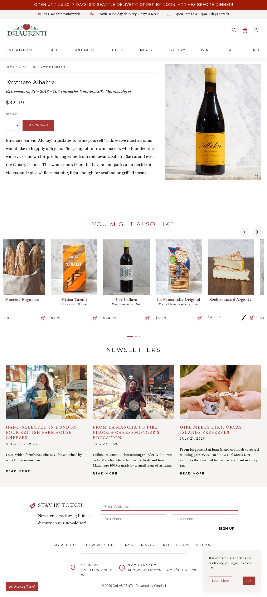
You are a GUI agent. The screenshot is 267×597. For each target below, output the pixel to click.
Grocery (176, 50)
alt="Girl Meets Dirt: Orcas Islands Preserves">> (220, 392)
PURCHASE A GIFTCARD (22, 586)
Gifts (54, 50)
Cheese (117, 50)
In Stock (11, 114)
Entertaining (20, 50)
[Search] (234, 30)
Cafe (231, 50)
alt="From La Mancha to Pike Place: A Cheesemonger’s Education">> (133, 392)
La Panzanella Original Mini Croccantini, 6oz (133, 301)
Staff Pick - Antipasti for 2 (238, 301)
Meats (146, 50)
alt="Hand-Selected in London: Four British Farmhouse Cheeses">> (46, 392)
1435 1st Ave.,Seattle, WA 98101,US (96, 570)
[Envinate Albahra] (213, 122)
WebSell (160, 586)
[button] (244, 232)
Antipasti (84, 50)
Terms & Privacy (137, 545)
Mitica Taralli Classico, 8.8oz (29, 301)
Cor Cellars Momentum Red (81, 301)
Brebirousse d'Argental (186, 299)
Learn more (220, 581)
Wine (206, 50)
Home (10, 66)
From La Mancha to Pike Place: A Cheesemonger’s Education (126, 432)
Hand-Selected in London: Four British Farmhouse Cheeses (42, 432)
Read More (18, 471)
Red (33, 66)
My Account (66, 545)
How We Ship (100, 545)
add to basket (38, 125)
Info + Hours (175, 545)
